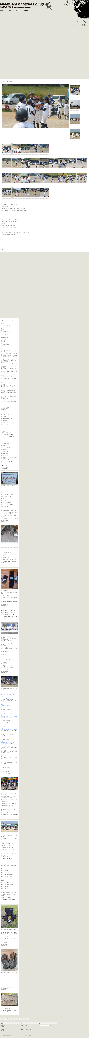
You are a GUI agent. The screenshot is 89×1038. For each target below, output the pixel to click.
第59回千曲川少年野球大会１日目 (9, 81)
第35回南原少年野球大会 (6, 858)
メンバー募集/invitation (27, 11)
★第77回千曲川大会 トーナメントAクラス (8, 610)
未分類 (5, 521)
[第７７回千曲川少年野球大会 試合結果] (9, 484)
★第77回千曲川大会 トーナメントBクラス (8, 612)
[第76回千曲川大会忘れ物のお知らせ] (9, 971)
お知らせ (5, 468)
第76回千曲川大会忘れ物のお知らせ (8, 987)
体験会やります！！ (5, 465)
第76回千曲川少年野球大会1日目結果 (9, 1010)
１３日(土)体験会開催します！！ (8, 436)
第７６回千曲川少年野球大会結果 (8, 899)
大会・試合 (6, 605)
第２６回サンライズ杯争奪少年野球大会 (9, 814)
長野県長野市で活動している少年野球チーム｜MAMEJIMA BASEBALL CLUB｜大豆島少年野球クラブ (26, 6)
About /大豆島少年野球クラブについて (26, 1025)
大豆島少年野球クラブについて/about (12, 11)
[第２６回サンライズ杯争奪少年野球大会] (9, 789)
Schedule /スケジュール (23, 1026)
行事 (5, 438)
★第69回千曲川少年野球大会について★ (26, 1029)
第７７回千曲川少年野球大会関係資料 (9, 616)
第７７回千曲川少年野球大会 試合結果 (9, 518)
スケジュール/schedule (19, 11)
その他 (5, 409)
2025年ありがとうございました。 (8, 407)
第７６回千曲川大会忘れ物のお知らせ (9, 942)
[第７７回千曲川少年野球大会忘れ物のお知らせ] (9, 541)
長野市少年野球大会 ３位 (6, 669)
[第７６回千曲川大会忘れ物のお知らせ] (9, 927)
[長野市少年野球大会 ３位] (9, 633)
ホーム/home (4, 11)
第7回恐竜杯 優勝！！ (6, 771)
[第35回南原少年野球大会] (9, 831)
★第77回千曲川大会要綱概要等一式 (7, 614)
